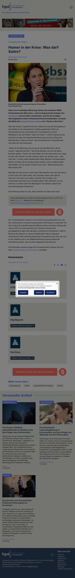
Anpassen (23, 292)
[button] (71, 8)
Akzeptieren (50, 292)
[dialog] (37, 289)
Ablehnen (39, 292)
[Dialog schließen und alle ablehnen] (56, 283)
